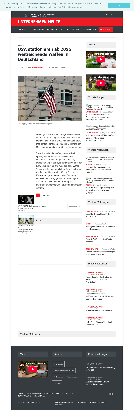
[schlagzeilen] (91, 14)
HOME (22, 29)
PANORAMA (105, 29)
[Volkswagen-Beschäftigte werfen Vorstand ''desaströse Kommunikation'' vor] (101, 128)
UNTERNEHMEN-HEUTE (39, 22)
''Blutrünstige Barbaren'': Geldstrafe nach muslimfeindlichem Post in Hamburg (25, 207)
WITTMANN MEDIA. (34, 402)
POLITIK (64, 29)
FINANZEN (52, 29)
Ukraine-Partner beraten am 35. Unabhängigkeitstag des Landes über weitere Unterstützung (25, 229)
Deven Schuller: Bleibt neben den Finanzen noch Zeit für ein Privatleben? (99, 279)
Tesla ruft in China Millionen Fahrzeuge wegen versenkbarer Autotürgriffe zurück (99, 117)
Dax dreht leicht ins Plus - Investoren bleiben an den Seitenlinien (40, 15)
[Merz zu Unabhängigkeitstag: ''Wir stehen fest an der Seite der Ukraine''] (101, 180)
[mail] (95, 14)
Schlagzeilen (58, 377)
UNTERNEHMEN (36, 29)
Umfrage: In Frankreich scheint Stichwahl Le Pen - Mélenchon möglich (98, 169)
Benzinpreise (58, 364)
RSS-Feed (57, 383)
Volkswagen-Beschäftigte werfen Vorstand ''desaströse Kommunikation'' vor (100, 137)
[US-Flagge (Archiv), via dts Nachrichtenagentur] (50, 98)
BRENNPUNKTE (36, 68)
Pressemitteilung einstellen (64, 402)
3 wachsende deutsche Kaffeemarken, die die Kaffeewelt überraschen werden (100, 296)
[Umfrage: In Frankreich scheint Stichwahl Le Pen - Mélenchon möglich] (101, 159)
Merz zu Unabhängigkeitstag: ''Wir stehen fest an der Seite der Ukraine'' (100, 190)
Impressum (59, 405)
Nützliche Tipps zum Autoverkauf (100, 310)
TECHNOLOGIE (89, 29)
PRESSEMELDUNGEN (94, 273)
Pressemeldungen (73, 377)
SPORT (88, 224)
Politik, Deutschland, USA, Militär (35, 207)
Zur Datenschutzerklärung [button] (70, 7)
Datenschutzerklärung (98, 402)
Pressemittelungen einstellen (64, 370)
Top (111, 393)
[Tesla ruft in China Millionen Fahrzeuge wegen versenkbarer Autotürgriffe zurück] (101, 107)
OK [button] (119, 6)
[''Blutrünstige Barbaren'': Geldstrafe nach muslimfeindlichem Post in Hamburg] (26, 199)
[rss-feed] (100, 14)
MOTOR (75, 29)
